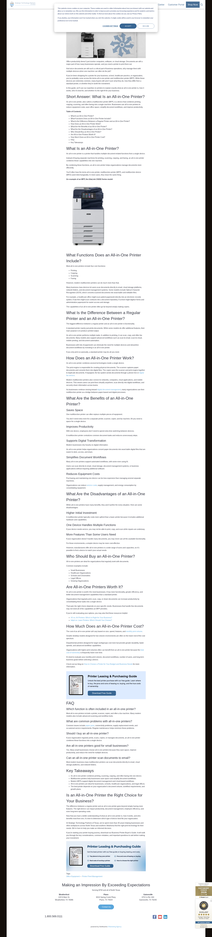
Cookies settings (110, 26)
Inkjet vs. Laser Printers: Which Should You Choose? (91, 620)
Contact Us (106, 907)
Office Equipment (73, 876)
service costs (92, 485)
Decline (146, 26)
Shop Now (193, 4)
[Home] (23, 5)
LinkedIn (165, 917)
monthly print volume (134, 631)
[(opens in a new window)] (203, 890)
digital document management (109, 390)
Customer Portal (176, 4)
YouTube (160, 917)
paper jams (90, 725)
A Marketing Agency (114, 926)
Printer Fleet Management (92, 876)
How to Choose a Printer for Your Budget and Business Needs (108, 664)
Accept (128, 26)
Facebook (154, 917)
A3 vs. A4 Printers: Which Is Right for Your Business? (91, 618)
